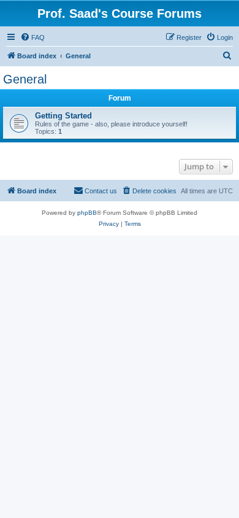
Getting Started (63, 115)
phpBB (87, 212)
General (25, 79)
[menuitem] (32, 37)
